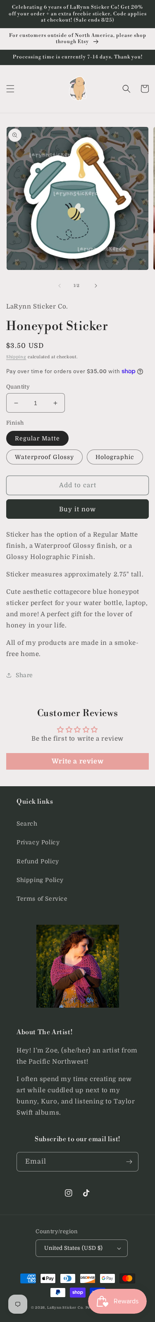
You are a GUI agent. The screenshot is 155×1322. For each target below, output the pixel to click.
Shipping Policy (40, 880)
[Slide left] (59, 286)
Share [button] (24, 675)
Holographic (114, 457)
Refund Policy (38, 861)
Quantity (18, 387)
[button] (10, 89)
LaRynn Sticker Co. (65, 1308)
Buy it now (77, 509)
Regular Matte (37, 438)
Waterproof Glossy (44, 457)
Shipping (16, 357)
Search (27, 823)
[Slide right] (96, 286)
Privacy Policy (38, 842)
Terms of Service (42, 898)
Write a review (77, 761)
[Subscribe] (129, 1161)
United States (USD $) (73, 1248)
